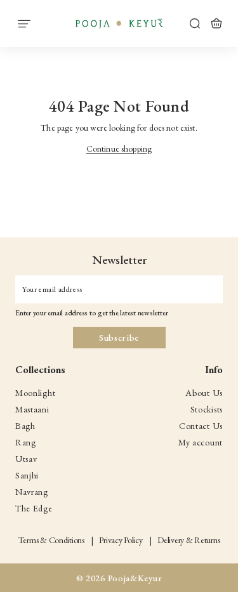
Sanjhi (27, 475)
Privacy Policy (120, 540)
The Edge (34, 508)
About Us (204, 392)
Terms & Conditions (51, 540)
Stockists (206, 409)
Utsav (26, 458)
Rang (25, 442)
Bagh (25, 425)
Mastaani (32, 409)
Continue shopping (119, 148)
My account (200, 442)
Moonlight (35, 392)
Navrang (31, 491)
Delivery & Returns (188, 540)
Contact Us (201, 425)
